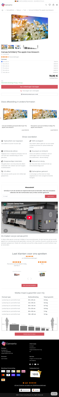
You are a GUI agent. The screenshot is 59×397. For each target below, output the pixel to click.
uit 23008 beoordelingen (29, 258)
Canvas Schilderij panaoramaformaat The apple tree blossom (14, 126)
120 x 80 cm (6, 72)
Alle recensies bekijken (29, 285)
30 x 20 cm (6, 61)
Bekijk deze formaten (30, 334)
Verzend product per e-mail (30, 94)
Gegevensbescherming (36, 349)
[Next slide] (58, 118)
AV (30, 351)
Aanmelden (4, 358)
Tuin (24, 10)
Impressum (33, 347)
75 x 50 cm (6, 68)
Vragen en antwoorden (36, 358)
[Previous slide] (0, 118)
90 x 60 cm (6, 70)
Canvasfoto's (10, 10)
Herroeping (33, 360)
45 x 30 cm (6, 64)
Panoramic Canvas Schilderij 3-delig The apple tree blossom (43, 126)
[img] (29, 256)
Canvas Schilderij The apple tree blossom (41, 10)
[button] (4, 47)
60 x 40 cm (6, 66)
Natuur (19, 10)
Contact (32, 346)
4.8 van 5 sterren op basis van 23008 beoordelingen (30, 385)
